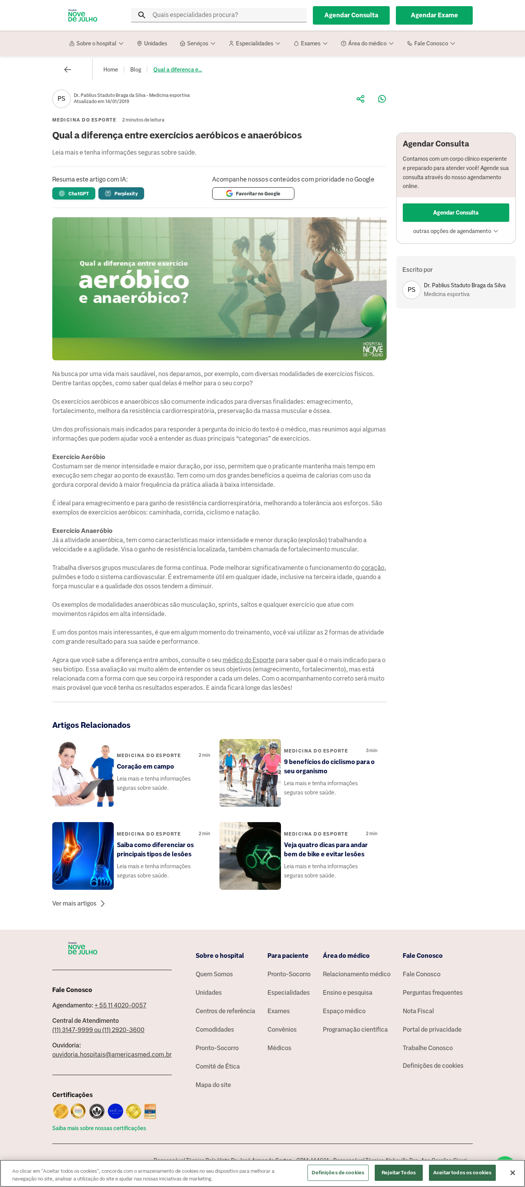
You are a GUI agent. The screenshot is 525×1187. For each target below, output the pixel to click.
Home (110, 69)
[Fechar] (512, 1172)
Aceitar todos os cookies (462, 1172)
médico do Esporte (248, 660)
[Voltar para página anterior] (67, 69)
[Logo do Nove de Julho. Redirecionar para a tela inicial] (83, 15)
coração (372, 567)
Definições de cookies (433, 1065)
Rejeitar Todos (399, 1172)
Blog (135, 69)
